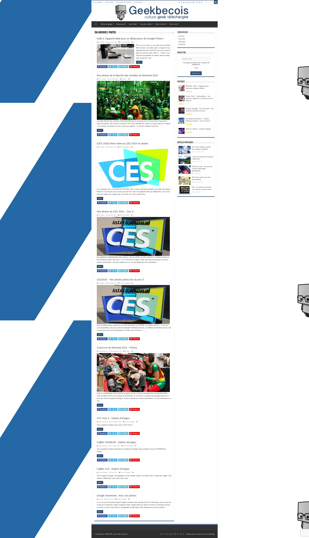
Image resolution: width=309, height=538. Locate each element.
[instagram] (191, 2)
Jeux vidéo (132, 24)
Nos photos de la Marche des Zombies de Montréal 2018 (127, 75)
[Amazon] (199, 2)
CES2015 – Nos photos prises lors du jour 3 (120, 279)
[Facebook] (181, 2)
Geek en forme (160, 24)
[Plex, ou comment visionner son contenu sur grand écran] (185, 190)
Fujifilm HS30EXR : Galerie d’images (116, 442)
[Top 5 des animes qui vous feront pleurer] (185, 180)
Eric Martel (101, 42)
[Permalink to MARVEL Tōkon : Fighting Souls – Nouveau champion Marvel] (182, 88)
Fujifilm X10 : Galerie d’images (113, 469)
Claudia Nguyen (102, 351)
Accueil (96, 23)
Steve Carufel (102, 79)
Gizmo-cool (173, 24)
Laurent (100, 499)
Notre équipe (109, 2)
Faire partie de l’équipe (123, 2)
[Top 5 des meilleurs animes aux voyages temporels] (185, 150)
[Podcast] (201, 2)
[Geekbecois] (154, 12)
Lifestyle (124, 79)
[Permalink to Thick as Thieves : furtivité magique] (182, 131)
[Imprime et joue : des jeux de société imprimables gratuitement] (185, 169)
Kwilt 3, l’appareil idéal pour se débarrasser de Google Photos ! (130, 38)
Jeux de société (145, 24)
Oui (197, 68)
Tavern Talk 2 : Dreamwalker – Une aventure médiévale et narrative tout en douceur (199, 98)
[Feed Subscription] (173, 33)
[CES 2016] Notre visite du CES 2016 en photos (122, 143)
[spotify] (193, 2)
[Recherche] (216, 2)
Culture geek (120, 24)
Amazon (181, 36)
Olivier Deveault (102, 421)
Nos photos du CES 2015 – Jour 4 (115, 211)
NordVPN (182, 44)
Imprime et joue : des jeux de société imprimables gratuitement (202, 169)
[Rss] (179, 2)
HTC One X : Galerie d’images (113, 418)
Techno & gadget (106, 24)
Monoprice (182, 42)
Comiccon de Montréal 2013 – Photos (117, 347)
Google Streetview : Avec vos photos (116, 495)
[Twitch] (196, 2)
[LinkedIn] (186, 2)
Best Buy (182, 39)
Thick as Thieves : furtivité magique (198, 129)
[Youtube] (189, 2)
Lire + (139, 62)
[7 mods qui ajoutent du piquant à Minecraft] (185, 160)
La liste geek (138, 2)
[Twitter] (184, 2)
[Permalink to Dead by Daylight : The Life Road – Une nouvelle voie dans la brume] (182, 110)
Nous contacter (98, 2)
